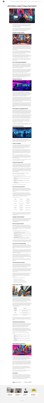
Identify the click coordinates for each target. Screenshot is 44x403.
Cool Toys (12, 1)
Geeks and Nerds (21, 1)
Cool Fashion (17, 1)
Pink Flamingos (32, 1)
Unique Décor (36, 1)
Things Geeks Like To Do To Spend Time (10, 394)
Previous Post (17, 382)
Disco (14, 1)
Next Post (27, 381)
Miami (29, 1)
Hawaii (27, 1)
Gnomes (25, 1)
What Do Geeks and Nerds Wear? (25, 394)
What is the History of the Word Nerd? (33, 394)
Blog (38, 1)
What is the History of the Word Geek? (17, 394)
